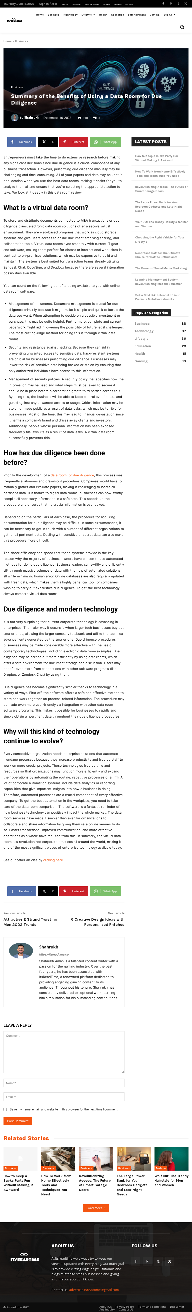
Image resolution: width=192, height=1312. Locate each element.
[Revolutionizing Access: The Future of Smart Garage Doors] (96, 1159)
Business (21, 41)
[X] (185, 4)
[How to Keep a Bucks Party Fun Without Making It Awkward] (21, 1159)
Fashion (161, 1168)
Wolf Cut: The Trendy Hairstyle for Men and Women (171, 1180)
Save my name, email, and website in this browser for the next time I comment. (64, 1109)
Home (8, 41)
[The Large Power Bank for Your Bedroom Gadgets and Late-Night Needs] (134, 1159)
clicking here (53, 860)
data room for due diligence (72, 475)
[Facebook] (163, 4)
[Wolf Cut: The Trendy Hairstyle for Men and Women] (171, 1159)
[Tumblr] (178, 4)
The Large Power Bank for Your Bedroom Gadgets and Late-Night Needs (158, 207)
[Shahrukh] (15, 117)
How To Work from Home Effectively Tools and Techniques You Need (56, 1185)
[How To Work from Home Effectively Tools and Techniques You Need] (58, 1159)
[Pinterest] (171, 4)
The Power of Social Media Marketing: (161, 268)
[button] (182, 27)
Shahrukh (31, 117)
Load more (94, 1208)
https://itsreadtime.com (55, 954)
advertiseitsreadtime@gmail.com (94, 1289)
